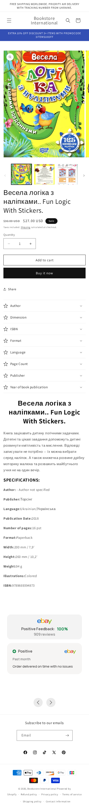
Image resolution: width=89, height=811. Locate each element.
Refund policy (29, 794)
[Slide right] (84, 176)
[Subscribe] (67, 735)
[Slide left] (5, 176)
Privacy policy (49, 794)
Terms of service (71, 794)
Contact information (58, 801)
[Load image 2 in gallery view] (44, 174)
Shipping (25, 227)
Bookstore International (41, 788)
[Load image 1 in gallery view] (21, 174)
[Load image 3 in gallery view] (67, 174)
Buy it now (44, 273)
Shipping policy (32, 801)
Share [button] (12, 289)
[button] (9, 21)
